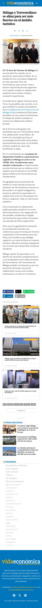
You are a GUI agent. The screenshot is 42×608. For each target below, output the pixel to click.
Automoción (11, 487)
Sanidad (9, 532)
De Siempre (11, 478)
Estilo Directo (12, 471)
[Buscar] (36, 3)
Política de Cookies (32, 601)
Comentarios (21, 410)
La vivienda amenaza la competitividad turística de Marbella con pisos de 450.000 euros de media (27, 451)
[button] (8, 291)
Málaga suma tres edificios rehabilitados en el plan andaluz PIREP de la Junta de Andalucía (20, 359)
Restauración (12, 529)
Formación (11, 510)
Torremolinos (18, 404)
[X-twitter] (21, 596)
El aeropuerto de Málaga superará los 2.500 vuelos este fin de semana (27, 439)
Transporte (11, 542)
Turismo (26, 404)
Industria (10, 516)
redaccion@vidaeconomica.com (24, 587)
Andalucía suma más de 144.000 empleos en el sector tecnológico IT (21, 391)
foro (4, 404)
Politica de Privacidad (18, 601)
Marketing (10, 526)
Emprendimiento (13, 503)
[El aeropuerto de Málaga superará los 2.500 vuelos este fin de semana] (9, 440)
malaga (10, 404)
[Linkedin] (26, 596)
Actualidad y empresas (16, 465)
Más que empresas (15, 481)
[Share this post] (27, 31)
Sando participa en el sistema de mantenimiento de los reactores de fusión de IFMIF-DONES (20, 326)
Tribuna (9, 475)
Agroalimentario (13, 484)
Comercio (10, 491)
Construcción (12, 494)
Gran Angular (12, 468)
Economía (10, 500)
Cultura (9, 497)
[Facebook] (15, 596)
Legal (8, 523)
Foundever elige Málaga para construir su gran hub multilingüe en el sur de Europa (27, 429)
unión (33, 404)
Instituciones (12, 519)
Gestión (9, 513)
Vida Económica (14, 35)
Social (8, 535)
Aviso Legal (7, 601)
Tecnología (11, 539)
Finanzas (10, 507)
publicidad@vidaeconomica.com (21, 590)
